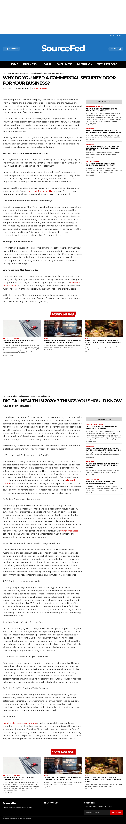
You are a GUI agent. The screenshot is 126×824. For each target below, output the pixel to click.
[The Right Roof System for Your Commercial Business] (22, 328)
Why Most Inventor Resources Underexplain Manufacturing (100, 165)
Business (90, 128)
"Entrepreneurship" (94, 107)
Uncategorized (92, 162)
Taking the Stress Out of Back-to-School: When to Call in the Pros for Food (102, 148)
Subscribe (116, 813)
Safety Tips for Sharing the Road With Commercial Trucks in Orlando (103, 131)
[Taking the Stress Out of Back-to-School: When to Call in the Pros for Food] (104, 328)
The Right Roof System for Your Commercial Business (101, 110)
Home (5, 73)
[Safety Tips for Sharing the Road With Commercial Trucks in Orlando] (63, 328)
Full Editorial (40, 88)
